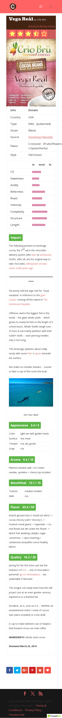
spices (38, 353)
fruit (29, 353)
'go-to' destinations (29, 574)
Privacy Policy (33, 710)
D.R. (24, 570)
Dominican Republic (40, 137)
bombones (45, 254)
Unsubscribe (16, 715)
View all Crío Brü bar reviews (41, 26)
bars (34, 254)
